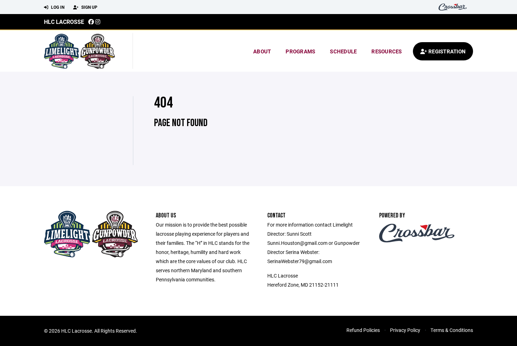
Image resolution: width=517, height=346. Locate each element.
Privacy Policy (405, 330)
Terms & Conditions (451, 330)
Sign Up (88, 7)
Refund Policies (363, 330)
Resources (386, 51)
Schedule (343, 51)
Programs (300, 51)
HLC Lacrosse (64, 21)
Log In (57, 7)
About (262, 51)
